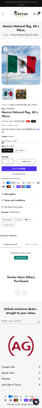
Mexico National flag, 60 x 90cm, (25, 35)
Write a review (21, 257)
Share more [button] (9, 225)
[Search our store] (34, 14)
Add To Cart (26, 161)
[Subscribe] (38, 322)
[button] (18, 293)
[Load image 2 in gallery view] (21, 94)
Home (5, 35)
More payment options (19, 174)
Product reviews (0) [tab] (10, 244)
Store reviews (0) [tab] (31, 244)
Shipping (4, 125)
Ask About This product (13, 207)
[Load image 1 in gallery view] (8, 94)
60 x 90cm (7, 150)
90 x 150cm (19, 150)
